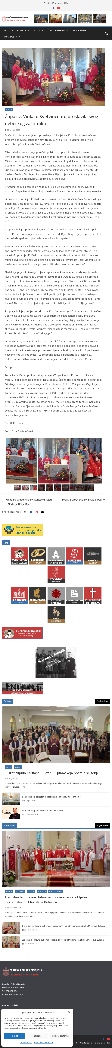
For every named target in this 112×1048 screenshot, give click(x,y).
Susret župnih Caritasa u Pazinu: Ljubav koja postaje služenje (52, 773)
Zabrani (37, 1035)
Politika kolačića (26, 1043)
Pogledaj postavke (60, 1035)
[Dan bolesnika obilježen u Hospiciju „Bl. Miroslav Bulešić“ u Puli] (11, 799)
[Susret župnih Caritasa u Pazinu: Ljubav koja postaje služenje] (56, 734)
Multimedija (10, 36)
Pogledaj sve (102, 701)
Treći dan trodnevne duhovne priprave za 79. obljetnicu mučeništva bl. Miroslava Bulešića (48, 899)
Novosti (8, 30)
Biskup (37, 30)
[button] (69, 1012)
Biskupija (21, 30)
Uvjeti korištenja (85, 1043)
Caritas (8, 767)
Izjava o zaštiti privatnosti (43, 1043)
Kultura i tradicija (10, 1005)
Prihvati (14, 1035)
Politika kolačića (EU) (102, 1043)
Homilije (31, 891)
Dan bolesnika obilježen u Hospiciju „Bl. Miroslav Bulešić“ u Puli (51, 796)
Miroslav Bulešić (55, 891)
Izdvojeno (42, 891)
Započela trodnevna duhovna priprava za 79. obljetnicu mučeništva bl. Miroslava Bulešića (63, 940)
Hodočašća (20, 891)
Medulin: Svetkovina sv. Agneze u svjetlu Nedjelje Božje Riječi (29, 502)
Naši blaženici (80, 30)
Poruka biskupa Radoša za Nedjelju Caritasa (42, 810)
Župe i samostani (56, 30)
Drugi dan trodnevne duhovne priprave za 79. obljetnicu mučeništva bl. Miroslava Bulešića (63, 926)
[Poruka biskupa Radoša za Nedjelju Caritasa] (11, 813)
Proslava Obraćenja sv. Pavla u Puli (81, 499)
